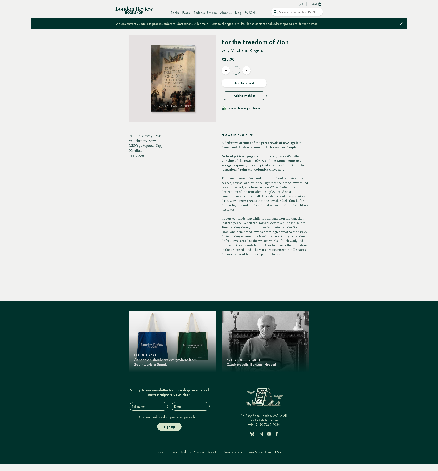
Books (175, 13)
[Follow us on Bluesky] (252, 434)
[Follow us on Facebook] (276, 434)
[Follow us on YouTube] (269, 434)
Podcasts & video (205, 13)
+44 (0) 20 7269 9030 (264, 424)
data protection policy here (181, 417)
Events (186, 13)
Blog (238, 13)
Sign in (300, 4)
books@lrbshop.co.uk (280, 24)
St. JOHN (251, 13)
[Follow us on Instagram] (261, 434)
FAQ (278, 452)
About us (226, 13)
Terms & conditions (258, 452)
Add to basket (244, 83)
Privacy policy (232, 452)
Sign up (169, 427)
